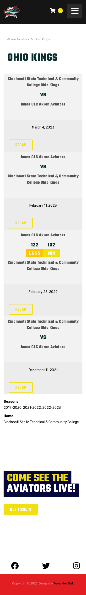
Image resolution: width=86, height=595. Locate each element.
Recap (20, 145)
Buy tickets (20, 510)
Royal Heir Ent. (64, 583)
